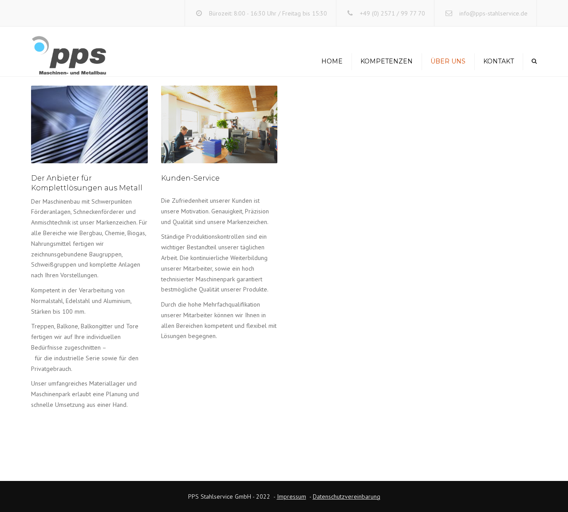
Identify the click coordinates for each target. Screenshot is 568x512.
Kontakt (498, 61)
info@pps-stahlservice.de (493, 13)
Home (332, 61)
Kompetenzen (386, 61)
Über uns (447, 61)
